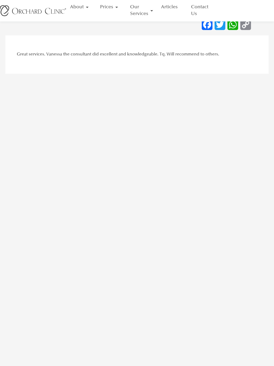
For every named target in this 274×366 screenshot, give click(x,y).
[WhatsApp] (232, 24)
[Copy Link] (245, 24)
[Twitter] (220, 24)
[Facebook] (207, 24)
